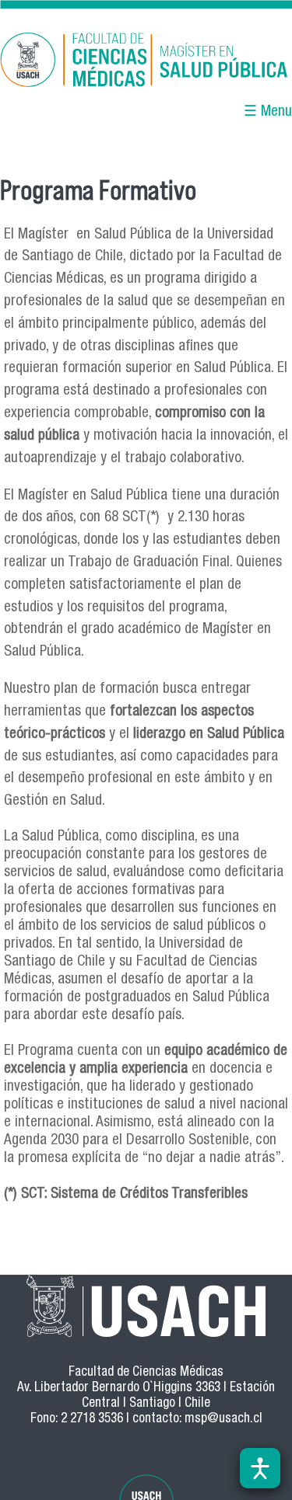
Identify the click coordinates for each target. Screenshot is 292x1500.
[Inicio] (146, 62)
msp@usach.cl (223, 1419)
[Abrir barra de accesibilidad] (260, 1468)
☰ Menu (268, 112)
